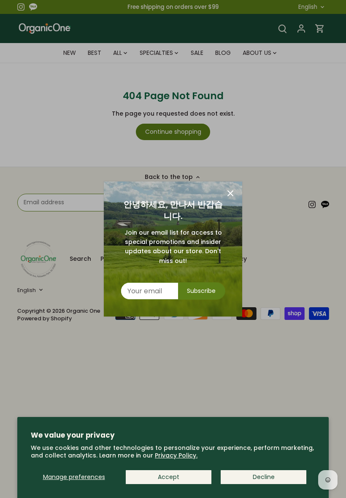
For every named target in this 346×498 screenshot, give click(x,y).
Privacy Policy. (176, 455)
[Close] (230, 193)
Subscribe (201, 291)
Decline (264, 477)
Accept (168, 477)
